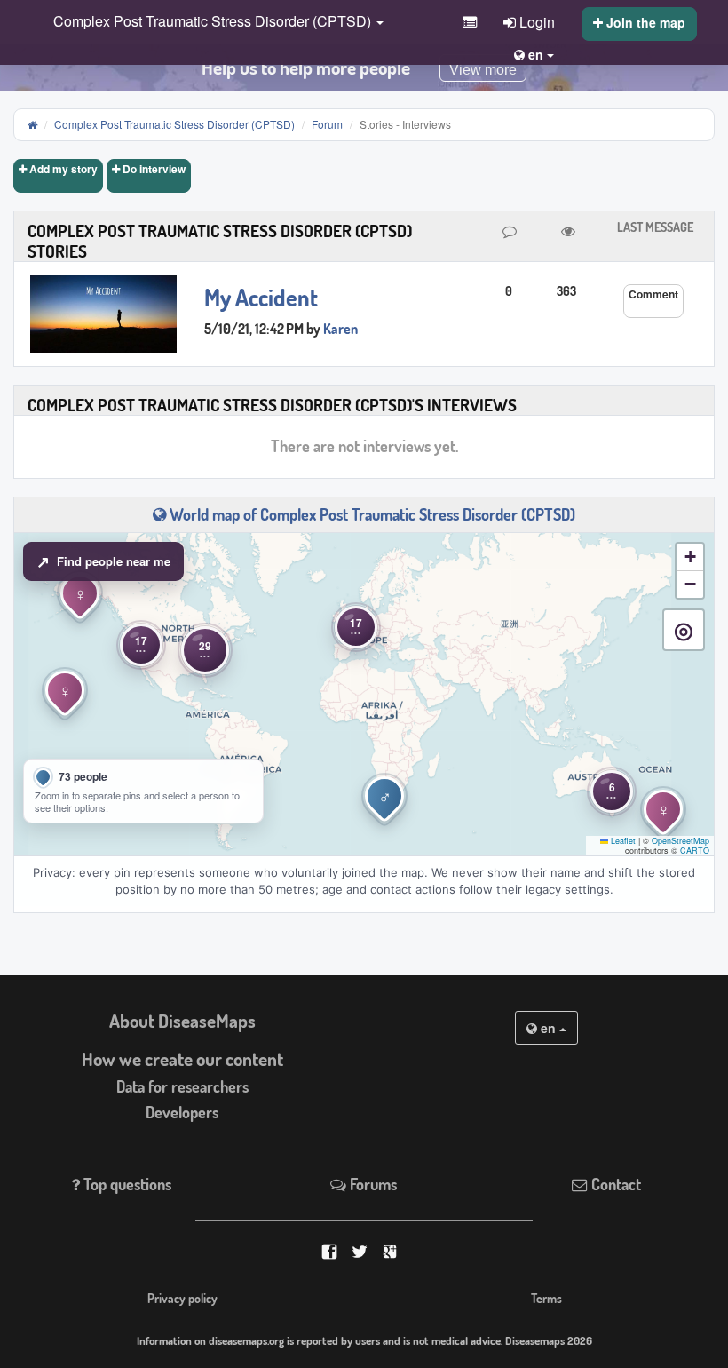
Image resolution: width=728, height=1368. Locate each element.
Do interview (153, 169)
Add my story (62, 169)
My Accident (261, 297)
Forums (371, 1184)
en (548, 1028)
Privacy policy (182, 1298)
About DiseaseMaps (182, 1020)
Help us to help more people (306, 67)
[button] (214, 22)
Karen (340, 329)
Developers (182, 1112)
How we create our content (182, 1058)
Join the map (644, 22)
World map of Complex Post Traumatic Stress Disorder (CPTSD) (370, 514)
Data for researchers (182, 1086)
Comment (653, 294)
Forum (327, 123)
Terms (546, 1298)
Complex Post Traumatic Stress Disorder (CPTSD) (174, 123)
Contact (614, 1184)
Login (535, 21)
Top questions (125, 1184)
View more (483, 69)
